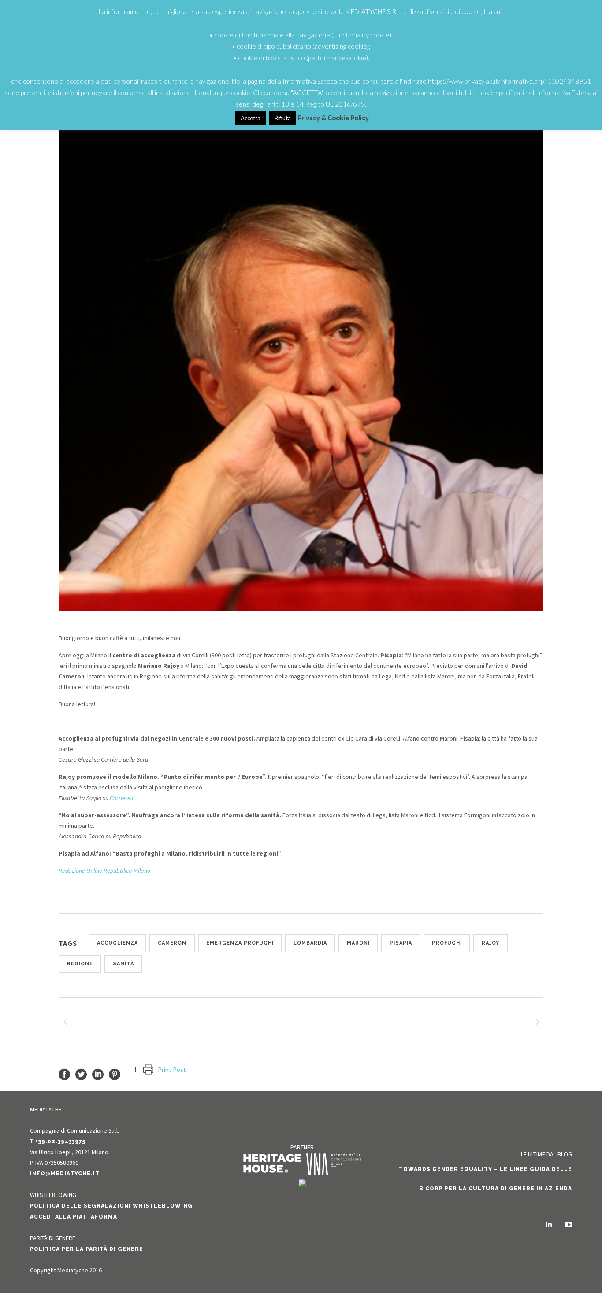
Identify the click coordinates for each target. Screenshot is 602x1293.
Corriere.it (122, 798)
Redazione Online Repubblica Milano (104, 870)
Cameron (172, 943)
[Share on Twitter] (81, 1074)
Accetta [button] (250, 118)
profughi (447, 943)
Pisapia (401, 943)
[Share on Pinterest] (114, 1074)
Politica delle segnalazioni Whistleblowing (111, 1206)
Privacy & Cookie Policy (333, 118)
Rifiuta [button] (283, 118)
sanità (123, 964)
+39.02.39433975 (60, 1141)
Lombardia (310, 943)
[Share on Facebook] (64, 1074)
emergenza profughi (240, 943)
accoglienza (117, 943)
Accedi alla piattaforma (73, 1217)
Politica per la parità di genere (86, 1249)
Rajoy (490, 943)
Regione (80, 964)
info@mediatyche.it (65, 1174)
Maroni (358, 943)
